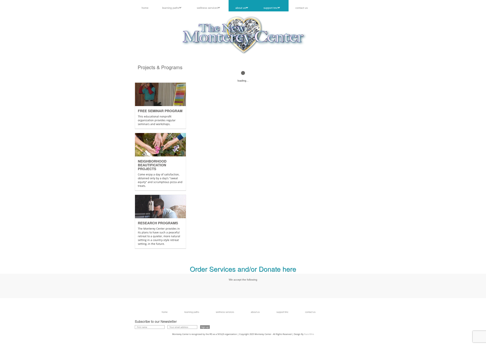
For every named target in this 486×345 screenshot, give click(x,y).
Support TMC (271, 7)
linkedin (338, 325)
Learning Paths (170, 7)
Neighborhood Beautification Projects (152, 165)
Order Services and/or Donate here (243, 269)
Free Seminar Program (160, 110)
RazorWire (309, 334)
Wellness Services (207, 7)
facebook (346, 325)
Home (145, 7)
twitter (329, 325)
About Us (240, 7)
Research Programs (158, 222)
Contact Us (301, 7)
